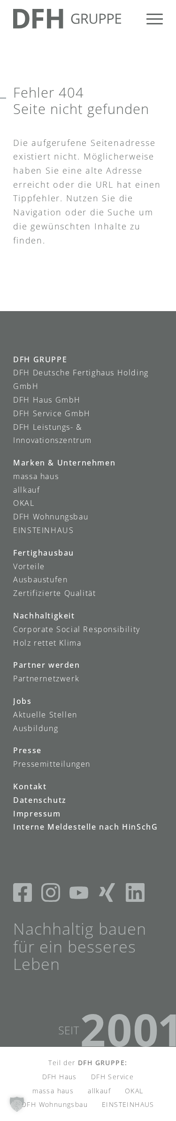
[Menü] (150, 19)
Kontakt (29, 786)
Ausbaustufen (40, 579)
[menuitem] (128, 19)
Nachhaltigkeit (44, 615)
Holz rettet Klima (47, 643)
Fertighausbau (43, 553)
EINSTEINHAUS (43, 530)
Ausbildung (35, 728)
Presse (27, 750)
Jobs (22, 701)
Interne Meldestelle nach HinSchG (85, 827)
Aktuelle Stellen (45, 714)
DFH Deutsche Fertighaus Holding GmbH (81, 379)
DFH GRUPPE (40, 359)
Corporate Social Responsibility (76, 629)
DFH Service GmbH (52, 413)
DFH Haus (59, 1076)
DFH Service (112, 1076)
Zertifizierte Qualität (54, 593)
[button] (17, 1104)
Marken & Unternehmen (64, 463)
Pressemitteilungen (52, 764)
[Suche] (128, 19)
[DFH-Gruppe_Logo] (73, 19)
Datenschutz (40, 800)
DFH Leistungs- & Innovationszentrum (52, 434)
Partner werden (46, 665)
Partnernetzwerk (46, 678)
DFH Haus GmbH (47, 400)
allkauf (26, 490)
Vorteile (29, 566)
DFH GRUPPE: (102, 1062)
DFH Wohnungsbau (50, 516)
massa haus (36, 476)
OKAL (23, 503)
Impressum (37, 813)
